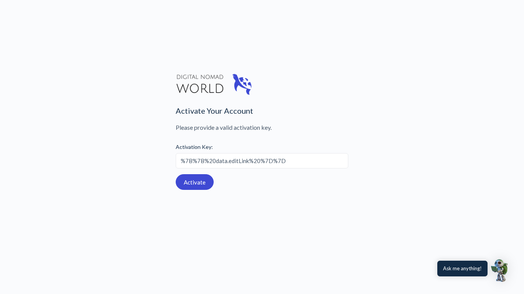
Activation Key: (194, 147)
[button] (500, 270)
